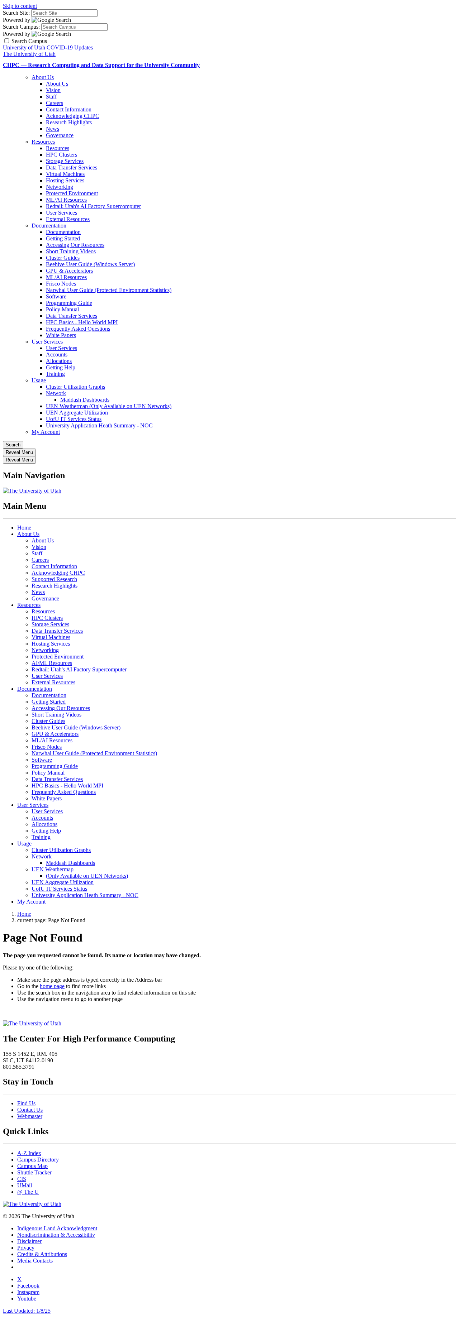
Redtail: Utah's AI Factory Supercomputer (93, 206)
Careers (54, 103)
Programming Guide (69, 303)
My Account (46, 432)
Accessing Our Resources (75, 245)
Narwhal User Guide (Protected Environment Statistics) (108, 290)
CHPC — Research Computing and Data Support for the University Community (101, 65)
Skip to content (20, 6)
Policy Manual (62, 309)
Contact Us (30, 1110)
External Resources (68, 219)
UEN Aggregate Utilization (77, 413)
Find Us (26, 1103)
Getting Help (60, 367)
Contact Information (68, 109)
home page (52, 986)
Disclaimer (29, 1241)
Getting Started (63, 238)
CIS (21, 1179)
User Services (61, 213)
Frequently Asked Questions (78, 329)
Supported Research (54, 579)
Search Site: (16, 13)
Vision (53, 90)
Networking (59, 187)
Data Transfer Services (71, 167)
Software (56, 296)
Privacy (25, 1248)
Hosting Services (65, 180)
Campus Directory (38, 1159)
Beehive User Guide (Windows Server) (90, 264)
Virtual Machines (65, 174)
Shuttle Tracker (34, 1172)
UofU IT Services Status (73, 419)
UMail (24, 1185)
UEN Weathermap (53, 869)
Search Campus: (21, 27)
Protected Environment (72, 193)
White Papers (61, 335)
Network (56, 393)
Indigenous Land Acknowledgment (57, 1228)
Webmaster (29, 1116)
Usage (39, 380)
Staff (51, 97)
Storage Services (65, 161)
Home (24, 528)
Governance (60, 135)
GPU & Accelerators (69, 271)
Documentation (49, 225)
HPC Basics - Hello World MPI (82, 322)
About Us (43, 77)
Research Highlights (69, 122)
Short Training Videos (71, 251)
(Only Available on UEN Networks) (87, 876)
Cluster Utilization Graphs (75, 387)
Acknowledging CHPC (72, 116)
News (52, 129)
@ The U (28, 1192)
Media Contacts (35, 1261)
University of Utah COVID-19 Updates (48, 47)
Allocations (59, 361)
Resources (43, 142)
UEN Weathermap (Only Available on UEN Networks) (108, 406)
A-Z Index (29, 1153)
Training (55, 374)
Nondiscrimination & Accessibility (56, 1235)
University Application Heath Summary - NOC (99, 425)
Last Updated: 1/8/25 (27, 1311)
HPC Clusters (61, 155)
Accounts (56, 354)
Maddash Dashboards (84, 400)
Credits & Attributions (42, 1254)
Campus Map (32, 1166)
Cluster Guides (63, 258)
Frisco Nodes (61, 284)
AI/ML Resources (52, 663)
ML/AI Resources (66, 200)
